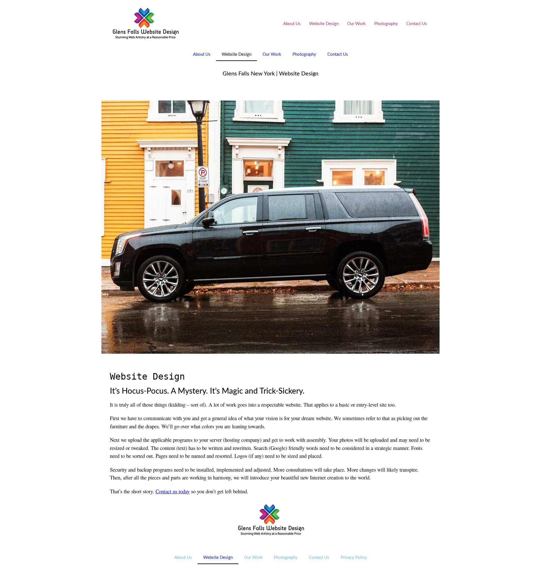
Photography (386, 24)
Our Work (356, 24)
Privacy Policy (354, 557)
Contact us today (173, 491)
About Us (292, 24)
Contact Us (416, 24)
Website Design (324, 24)
